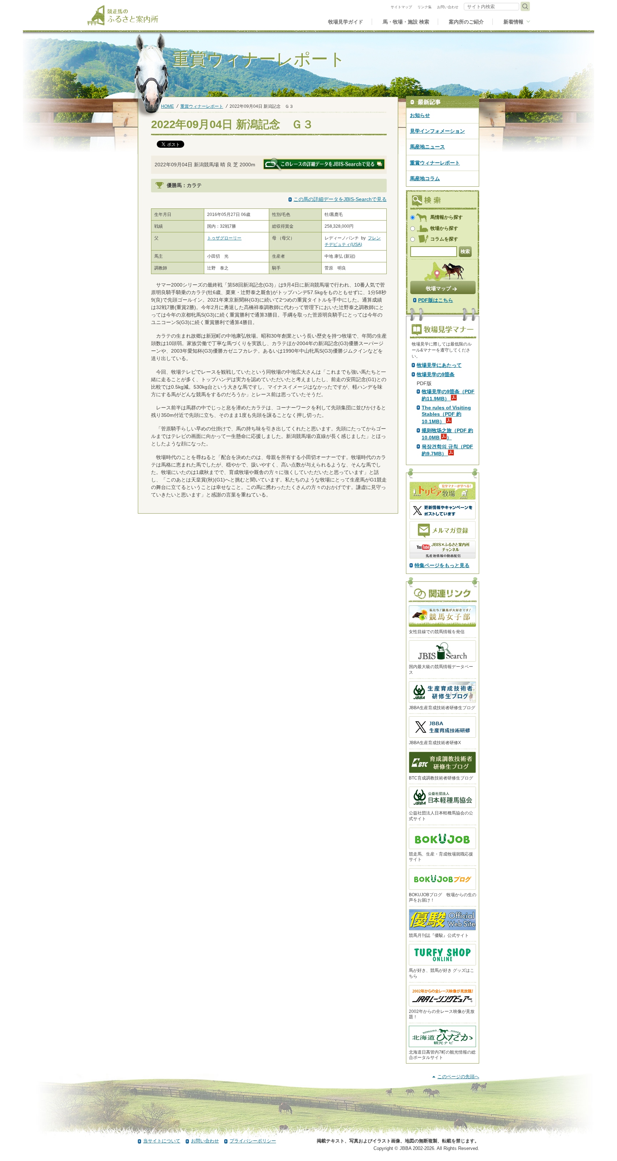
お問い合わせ (205, 1141)
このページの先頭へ (458, 1076)
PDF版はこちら (435, 300)
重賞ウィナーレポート (201, 106)
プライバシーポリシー (253, 1141)
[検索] (525, 6)
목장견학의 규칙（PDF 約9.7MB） (447, 450)
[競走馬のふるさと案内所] (122, 15)
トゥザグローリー (224, 238)
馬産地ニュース (427, 147)
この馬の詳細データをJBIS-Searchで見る (340, 199)
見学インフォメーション (437, 131)
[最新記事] (442, 102)
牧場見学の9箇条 (436, 374)
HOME (167, 106)
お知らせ (420, 115)
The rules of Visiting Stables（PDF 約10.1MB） (446, 414)
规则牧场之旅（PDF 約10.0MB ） (447, 434)
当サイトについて (161, 1141)
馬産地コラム (425, 178)
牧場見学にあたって (439, 365)
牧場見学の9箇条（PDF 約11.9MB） (448, 395)
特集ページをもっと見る (442, 565)
